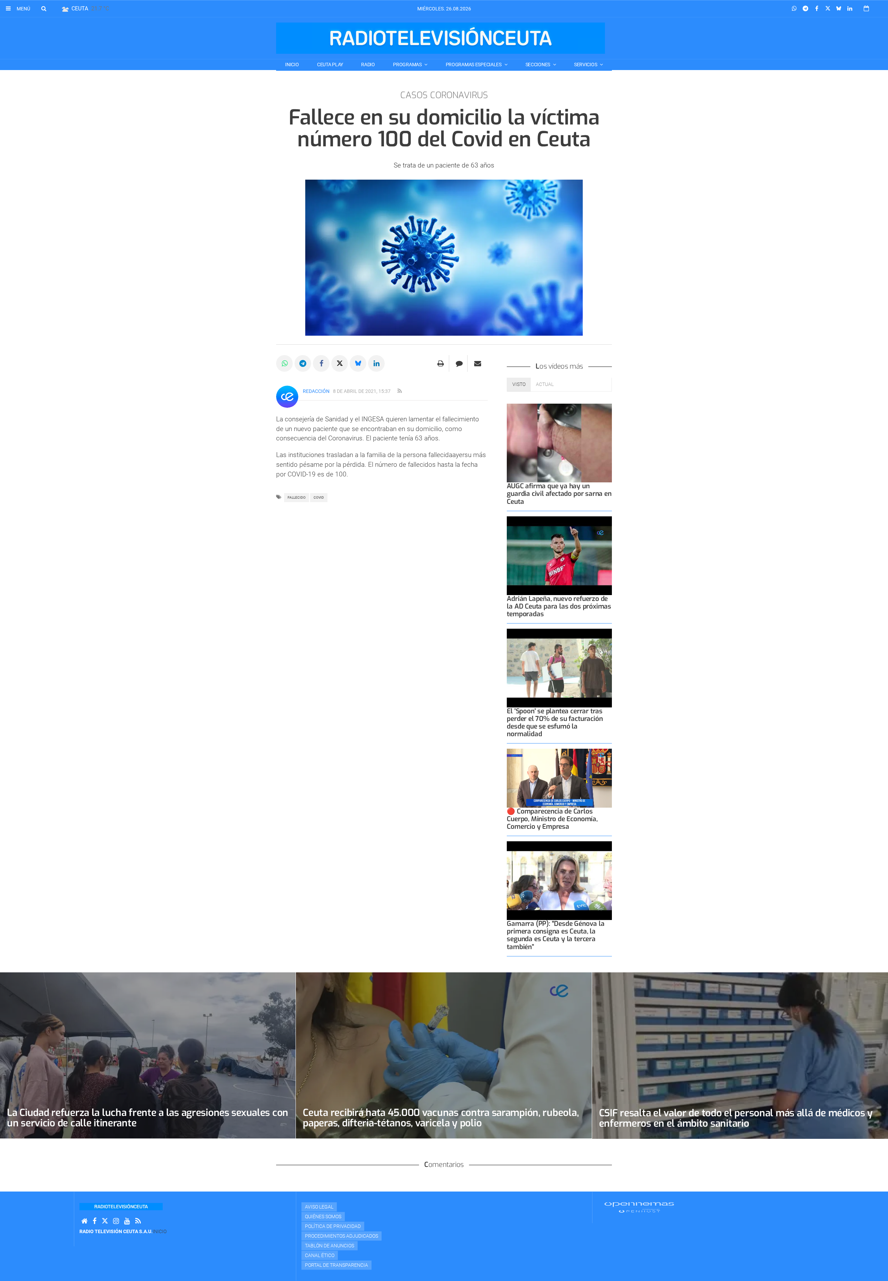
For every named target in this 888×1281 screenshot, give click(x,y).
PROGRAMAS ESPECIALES (474, 64)
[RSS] (138, 1221)
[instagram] (116, 1221)
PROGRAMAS (407, 64)
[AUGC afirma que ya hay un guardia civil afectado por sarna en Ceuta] (559, 443)
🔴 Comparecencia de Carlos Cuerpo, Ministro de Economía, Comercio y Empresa (552, 819)
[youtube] (127, 1221)
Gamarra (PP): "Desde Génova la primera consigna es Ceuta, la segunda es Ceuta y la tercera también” (555, 935)
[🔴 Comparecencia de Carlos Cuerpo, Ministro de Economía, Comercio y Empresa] (559, 778)
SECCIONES (538, 64)
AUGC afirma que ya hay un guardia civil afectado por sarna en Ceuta (559, 494)
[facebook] (94, 1221)
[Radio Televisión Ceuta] (440, 38)
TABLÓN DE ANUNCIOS (329, 1245)
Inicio (292, 64)
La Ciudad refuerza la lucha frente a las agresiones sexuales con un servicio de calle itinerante (147, 1117)
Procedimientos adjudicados (341, 1236)
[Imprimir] (441, 363)
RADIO (368, 64)
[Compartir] (794, 8)
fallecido (297, 497)
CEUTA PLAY (330, 64)
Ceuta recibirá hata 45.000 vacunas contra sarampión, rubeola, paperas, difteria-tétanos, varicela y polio (441, 1117)
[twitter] (105, 1221)
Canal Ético (319, 1255)
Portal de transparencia (336, 1265)
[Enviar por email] (477, 363)
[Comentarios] (459, 363)
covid (319, 497)
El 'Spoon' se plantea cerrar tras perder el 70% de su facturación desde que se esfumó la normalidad (555, 722)
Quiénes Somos (323, 1216)
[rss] (399, 391)
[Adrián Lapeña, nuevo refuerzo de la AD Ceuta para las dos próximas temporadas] (559, 555)
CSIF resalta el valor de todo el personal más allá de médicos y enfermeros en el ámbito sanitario (736, 1118)
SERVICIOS (586, 64)
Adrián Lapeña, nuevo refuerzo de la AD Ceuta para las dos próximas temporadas (559, 606)
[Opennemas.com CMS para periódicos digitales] (639, 1207)
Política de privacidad (333, 1226)
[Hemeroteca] (866, 8)
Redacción (316, 391)
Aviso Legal (319, 1207)
